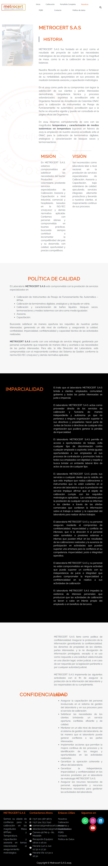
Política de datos (79, 10)
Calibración (50, 4)
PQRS (41, 10)
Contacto (57, 10)
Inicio (38, 4)
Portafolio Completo (68, 4)
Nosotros (84, 4)
